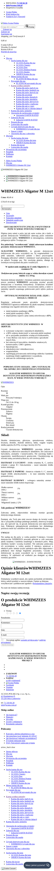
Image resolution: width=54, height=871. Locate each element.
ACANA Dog (21, 67)
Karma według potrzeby (20, 86)
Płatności (9, 717)
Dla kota (9, 136)
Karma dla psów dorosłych (26, 97)
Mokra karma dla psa (19, 76)
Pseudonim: (5, 618)
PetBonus (10, 154)
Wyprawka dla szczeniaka (16, 149)
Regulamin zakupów (14, 724)
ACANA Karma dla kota (26, 140)
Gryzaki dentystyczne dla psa (22, 127)
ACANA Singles (23, 72)
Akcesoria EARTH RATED (27, 115)
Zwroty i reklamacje (14, 722)
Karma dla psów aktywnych (27, 102)
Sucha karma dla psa (19, 61)
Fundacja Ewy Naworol (15, 16)
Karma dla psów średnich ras (27, 90)
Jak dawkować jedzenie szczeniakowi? (21, 738)
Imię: (3, 630)
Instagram (10, 690)
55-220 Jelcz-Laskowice (10, 698)
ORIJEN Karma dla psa (25, 74)
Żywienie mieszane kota (15, 741)
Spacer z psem (16, 131)
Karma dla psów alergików (27, 99)
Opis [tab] (8, 213)
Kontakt (9, 156)
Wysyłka (9, 719)
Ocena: (9, 611)
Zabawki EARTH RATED (27, 120)
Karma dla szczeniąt (24, 95)
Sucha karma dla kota (19, 138)
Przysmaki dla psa (18, 81)
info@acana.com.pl (8, 705)
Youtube (9, 687)
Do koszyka (6, 209)
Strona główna (12, 751)
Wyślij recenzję (7, 645)
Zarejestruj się (6, 34)
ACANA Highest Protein (26, 70)
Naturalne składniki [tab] (13, 218)
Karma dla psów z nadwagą (27, 104)
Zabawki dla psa (17, 118)
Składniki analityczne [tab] (14, 220)
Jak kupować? (11, 715)
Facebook (10, 685)
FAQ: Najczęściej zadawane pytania (20, 743)
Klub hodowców (12, 14)
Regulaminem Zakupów (42, 583)
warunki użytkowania (29, 640)
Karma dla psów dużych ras (27, 92)
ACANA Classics (23, 65)
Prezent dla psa (17, 122)
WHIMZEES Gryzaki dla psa (28, 129)
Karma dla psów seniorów (21, 111)
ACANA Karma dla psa (25, 63)
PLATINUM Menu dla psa (27, 79)
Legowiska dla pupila (19, 124)
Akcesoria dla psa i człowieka (23, 133)
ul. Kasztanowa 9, (8, 696)
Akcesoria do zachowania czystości (25, 113)
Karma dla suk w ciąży (25, 106)
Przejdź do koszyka (8, 52)
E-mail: (4, 635)
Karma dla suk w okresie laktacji (29, 108)
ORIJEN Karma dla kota (26, 143)
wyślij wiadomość (13, 680)
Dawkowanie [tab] (11, 222)
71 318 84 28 (11, 676)
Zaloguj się (5, 32)
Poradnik (9, 152)
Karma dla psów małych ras (27, 88)
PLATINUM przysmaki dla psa (28, 83)
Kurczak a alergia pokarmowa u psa (20, 734)
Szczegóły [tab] (10, 216)
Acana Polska (11, 12)
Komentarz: (5, 623)
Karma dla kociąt (18, 145)
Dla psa (9, 58)
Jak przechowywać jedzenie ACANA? (21, 736)
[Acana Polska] (12, 683)
